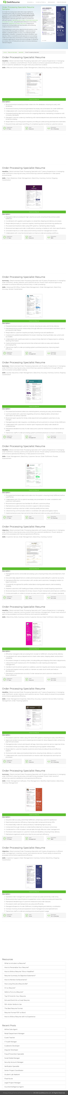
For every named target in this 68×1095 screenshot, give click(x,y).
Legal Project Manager (12, 1083)
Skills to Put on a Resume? (13, 992)
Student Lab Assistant (12, 1074)
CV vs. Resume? (9, 988)
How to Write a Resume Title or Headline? (19, 971)
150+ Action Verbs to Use (13, 1004)
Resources (51, 2)
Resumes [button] (30, 2)
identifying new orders (18, 20)
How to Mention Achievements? (15, 980)
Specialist (21, 52)
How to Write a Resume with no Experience (19, 1017)
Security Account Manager (13, 1062)
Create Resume (61, 2)
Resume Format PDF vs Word (15, 1012)
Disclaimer (29, 1093)
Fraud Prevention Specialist (14, 1054)
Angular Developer (11, 1050)
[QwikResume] (11, 2)
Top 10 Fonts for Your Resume (15, 996)
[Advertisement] (34, 149)
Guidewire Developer (12, 1046)
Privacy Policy (7, 1093)
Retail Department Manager (14, 1033)
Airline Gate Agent (10, 1029)
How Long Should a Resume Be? (16, 984)
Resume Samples (12, 52)
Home (5, 52)
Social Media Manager (12, 1058)
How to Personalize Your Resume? (16, 967)
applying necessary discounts (17, 23)
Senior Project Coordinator (13, 1070)
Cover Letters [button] (40, 2)
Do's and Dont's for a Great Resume (17, 1000)
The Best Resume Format (13, 1008)
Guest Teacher (9, 1037)
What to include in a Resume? (15, 963)
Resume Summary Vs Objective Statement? (20, 975)
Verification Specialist (11, 1066)
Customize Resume (34, 99)
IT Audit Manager (10, 1042)
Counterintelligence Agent (14, 1087)
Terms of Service (19, 1093)
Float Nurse (8, 1078)
